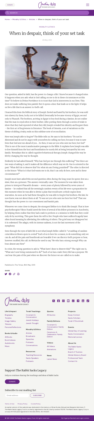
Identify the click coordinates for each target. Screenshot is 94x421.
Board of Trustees (75, 352)
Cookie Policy (36, 404)
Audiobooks (10, 343)
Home (7, 19)
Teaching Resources (34, 355)
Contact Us (72, 361)
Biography (9, 315)
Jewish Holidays (32, 320)
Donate (10, 5)
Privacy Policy (22, 404)
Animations (51, 349)
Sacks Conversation (76, 334)
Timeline (8, 318)
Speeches (30, 339)
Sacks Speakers (32, 358)
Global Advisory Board (77, 355)
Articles (32, 19)
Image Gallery (10, 321)
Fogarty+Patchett (70, 418)
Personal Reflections (13, 327)
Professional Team (75, 358)
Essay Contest (74, 315)
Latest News (52, 359)
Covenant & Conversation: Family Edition (55, 327)
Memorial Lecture (75, 337)
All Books (8, 337)
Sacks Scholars (74, 318)
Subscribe (37, 395)
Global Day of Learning (77, 331)
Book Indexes (10, 340)
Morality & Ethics (19, 19)
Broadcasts (30, 336)
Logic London (84, 418)
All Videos (51, 346)
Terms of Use (9, 404)
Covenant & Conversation (31, 316)
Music (7, 346)
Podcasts (30, 342)
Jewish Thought (32, 323)
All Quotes (51, 315)
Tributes (8, 324)
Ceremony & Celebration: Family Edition (54, 334)
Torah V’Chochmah (75, 321)
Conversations (32, 345)
